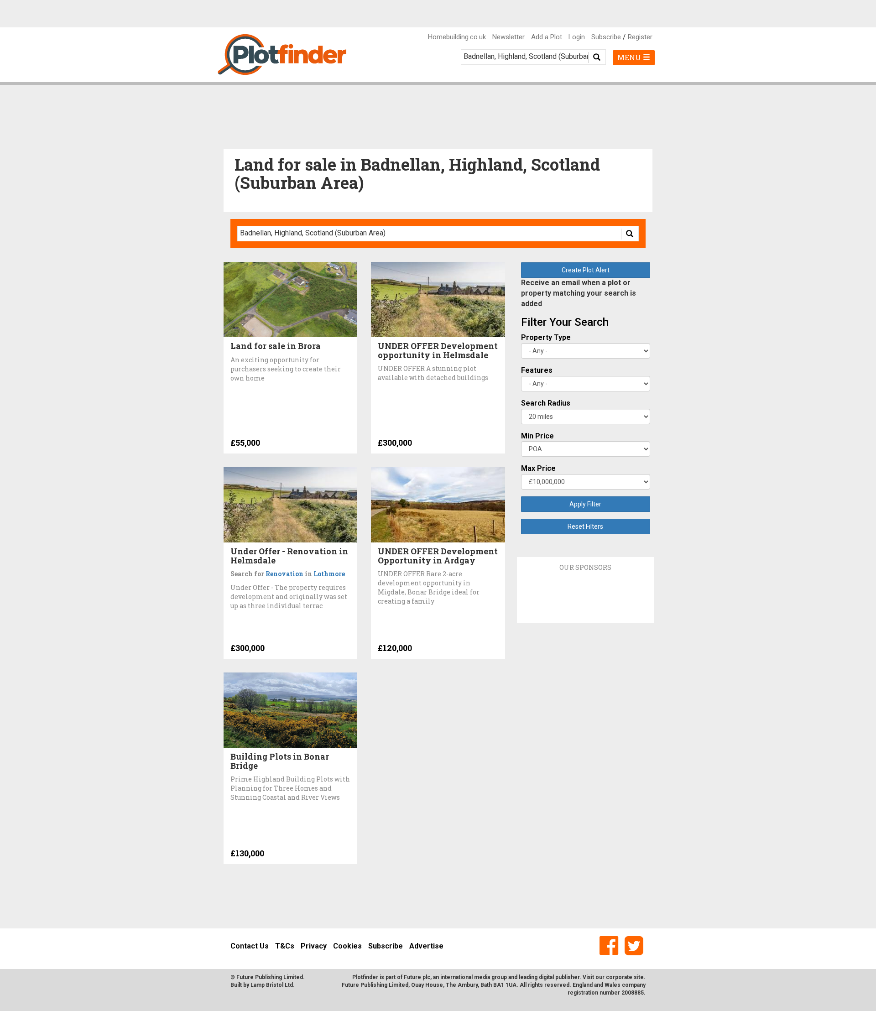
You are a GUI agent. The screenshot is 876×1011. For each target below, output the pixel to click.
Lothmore (329, 573)
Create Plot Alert (586, 270)
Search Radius (545, 403)
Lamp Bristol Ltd (271, 985)
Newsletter (508, 37)
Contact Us (249, 946)
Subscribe (606, 37)
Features (537, 370)
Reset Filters (585, 526)
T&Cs (284, 946)
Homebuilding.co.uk (457, 37)
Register (640, 37)
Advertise (426, 946)
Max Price (538, 468)
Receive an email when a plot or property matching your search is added (578, 293)
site (639, 977)
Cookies (347, 946)
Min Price (537, 436)
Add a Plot (546, 37)
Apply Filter (585, 504)
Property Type (546, 337)
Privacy (314, 946)
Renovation (284, 573)
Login (576, 37)
